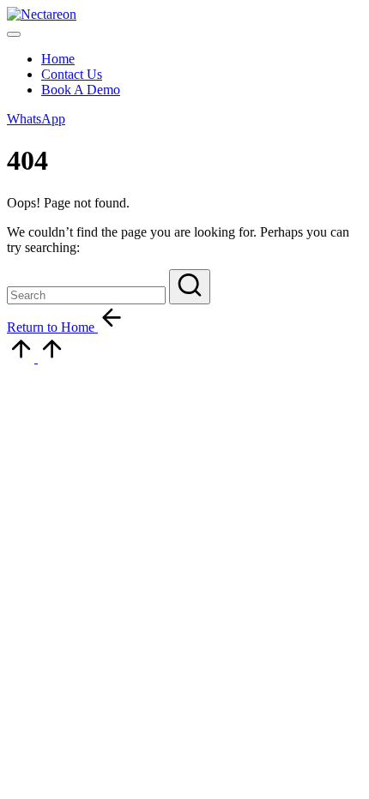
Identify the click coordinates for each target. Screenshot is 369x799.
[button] (36, 118)
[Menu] (14, 34)
